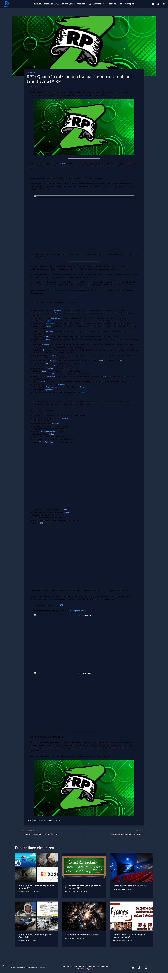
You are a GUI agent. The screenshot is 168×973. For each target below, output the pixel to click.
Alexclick (57, 310)
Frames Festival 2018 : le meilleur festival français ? (129, 936)
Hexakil (65, 418)
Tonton (47, 339)
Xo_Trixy (55, 423)
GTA (29, 820)
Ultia (46, 363)
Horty (82, 387)
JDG (104, 376)
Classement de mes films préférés (130, 886)
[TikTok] (158, 4)
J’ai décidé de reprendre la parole (82, 935)
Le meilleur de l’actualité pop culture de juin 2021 (36, 887)
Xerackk (53, 361)
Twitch (49, 820)
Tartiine (47, 337)
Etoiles (51, 434)
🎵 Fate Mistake (114, 4)
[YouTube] (153, 4)
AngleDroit (67, 512)
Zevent (62, 163)
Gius (120, 361)
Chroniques (31, 73)
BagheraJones (51, 387)
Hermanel (49, 331)
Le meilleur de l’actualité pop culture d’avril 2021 (41, 832)
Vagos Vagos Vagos (47, 442)
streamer (42, 820)
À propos (129, 4)
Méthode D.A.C (51, 4)
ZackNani (49, 368)
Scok (101, 361)
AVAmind (61, 384)
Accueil (38, 4)
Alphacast (49, 390)
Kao (44, 350)
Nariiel (42, 382)
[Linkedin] (163, 4)
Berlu (53, 374)
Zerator (49, 326)
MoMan (50, 321)
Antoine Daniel (56, 318)
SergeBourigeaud (34, 86)
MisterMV (50, 323)
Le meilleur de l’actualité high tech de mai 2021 (127, 832)
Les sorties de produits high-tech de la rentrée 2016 (83, 887)
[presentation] (36, 867)
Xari (55, 366)
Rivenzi (67, 510)
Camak (44, 371)
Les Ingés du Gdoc (77, 611)
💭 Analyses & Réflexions (74, 4)
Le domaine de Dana (47, 431)
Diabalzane (51, 376)
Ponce (57, 313)
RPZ (41, 523)
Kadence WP (41, 967)
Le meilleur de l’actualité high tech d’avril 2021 (35, 936)
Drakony (45, 345)
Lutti (54, 355)
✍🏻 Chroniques (96, 4)
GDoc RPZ (85, 392)
